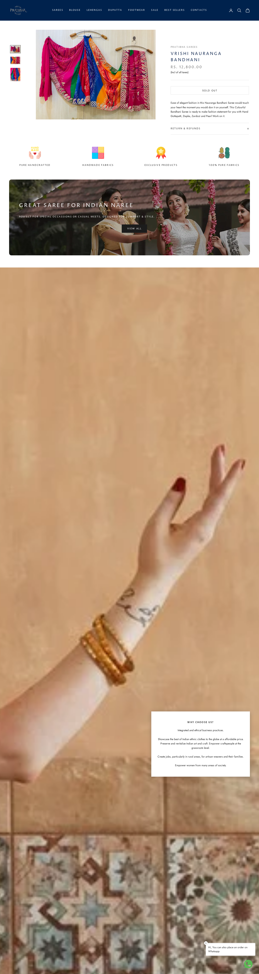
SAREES (57, 10)
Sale (154, 10)
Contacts (199, 10)
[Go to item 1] (15, 49)
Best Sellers (174, 10)
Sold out (209, 90)
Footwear (136, 10)
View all (134, 228)
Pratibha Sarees (184, 47)
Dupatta (115, 10)
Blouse (75, 10)
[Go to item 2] (15, 60)
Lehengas (94, 10)
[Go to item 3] (15, 74)
